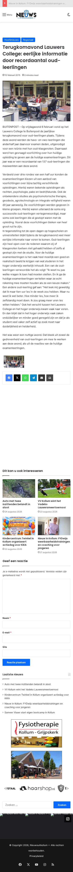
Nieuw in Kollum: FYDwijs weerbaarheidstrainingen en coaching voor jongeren (54, 543)
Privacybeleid (36, 856)
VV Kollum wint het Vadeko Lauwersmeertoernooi (31, 689)
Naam (7, 618)
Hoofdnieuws (11, 39)
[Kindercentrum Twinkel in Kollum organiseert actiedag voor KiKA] (19, 526)
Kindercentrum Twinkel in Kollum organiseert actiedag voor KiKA (18, 542)
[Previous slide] (5, 788)
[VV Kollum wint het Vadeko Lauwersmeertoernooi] (54, 488)
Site (5, 647)
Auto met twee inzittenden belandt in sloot (16, 504)
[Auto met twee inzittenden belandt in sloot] (19, 488)
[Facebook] (9, 377)
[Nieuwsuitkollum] (26, 14)
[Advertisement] (38, 29)
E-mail (7, 632)
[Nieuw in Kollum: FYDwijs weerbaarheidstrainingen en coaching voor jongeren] (54, 526)
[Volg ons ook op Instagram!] (68, 818)
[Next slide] (67, 788)
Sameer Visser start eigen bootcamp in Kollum (30, 712)
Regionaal (28, 39)
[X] (17, 377)
